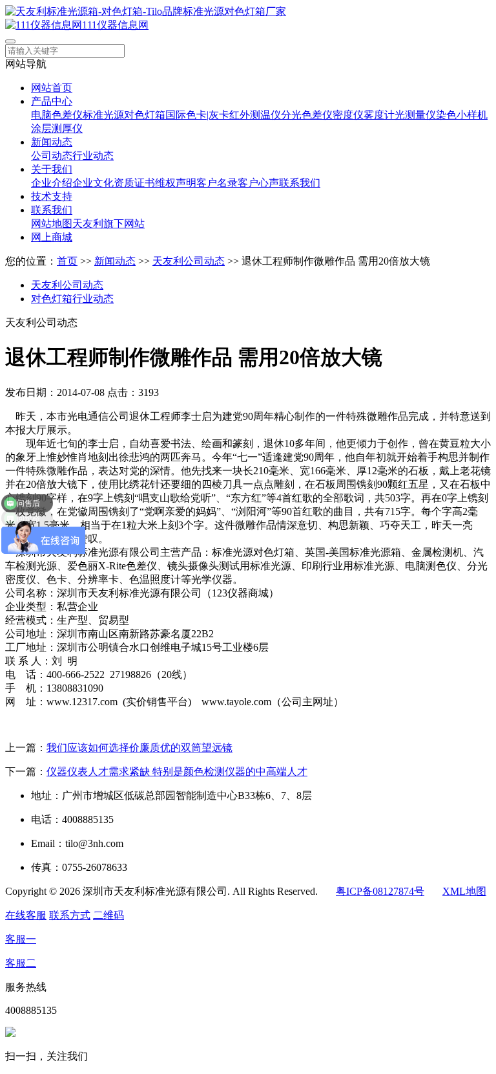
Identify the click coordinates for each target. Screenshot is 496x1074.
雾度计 (379, 114)
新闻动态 (51, 142)
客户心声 (258, 182)
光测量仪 (415, 114)
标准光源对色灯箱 (124, 114)
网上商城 (51, 237)
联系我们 (299, 182)
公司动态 (51, 155)
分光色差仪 (307, 114)
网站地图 (51, 223)
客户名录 (217, 182)
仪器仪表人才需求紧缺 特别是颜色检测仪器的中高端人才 (176, 771)
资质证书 (134, 182)
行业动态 (93, 155)
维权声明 (175, 182)
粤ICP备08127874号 (380, 891)
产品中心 (51, 101)
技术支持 (51, 196)
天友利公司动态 (188, 261)
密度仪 (348, 114)
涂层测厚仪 (57, 128)
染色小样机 (462, 114)
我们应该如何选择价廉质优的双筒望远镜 (139, 747)
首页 (67, 261)
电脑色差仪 (57, 114)
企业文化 (93, 182)
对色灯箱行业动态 (72, 298)
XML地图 (464, 891)
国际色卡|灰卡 (197, 114)
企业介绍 (51, 182)
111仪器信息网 (115, 24)
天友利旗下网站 (108, 223)
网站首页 (51, 87)
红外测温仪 (255, 114)
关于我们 (51, 169)
